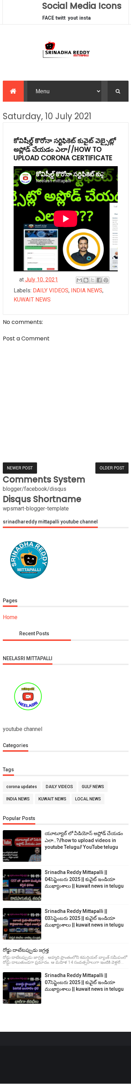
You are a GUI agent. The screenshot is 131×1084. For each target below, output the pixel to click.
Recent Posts (34, 633)
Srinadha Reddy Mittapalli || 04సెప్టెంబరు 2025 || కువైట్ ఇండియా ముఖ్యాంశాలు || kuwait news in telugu (84, 879)
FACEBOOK (48, 19)
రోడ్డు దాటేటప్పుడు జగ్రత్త (26, 950)
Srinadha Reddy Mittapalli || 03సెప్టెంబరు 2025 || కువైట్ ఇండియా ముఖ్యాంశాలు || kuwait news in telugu (84, 918)
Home (10, 617)
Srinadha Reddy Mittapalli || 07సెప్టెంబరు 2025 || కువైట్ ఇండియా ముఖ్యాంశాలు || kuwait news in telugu (84, 982)
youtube (73, 19)
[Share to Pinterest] (105, 280)
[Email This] (79, 280)
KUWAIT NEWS (32, 299)
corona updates (21, 786)
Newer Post (20, 468)
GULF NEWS (93, 786)
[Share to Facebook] (99, 280)
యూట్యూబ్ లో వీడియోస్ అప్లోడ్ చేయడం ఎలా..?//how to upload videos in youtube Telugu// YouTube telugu (84, 840)
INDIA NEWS (86, 290)
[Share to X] (92, 280)
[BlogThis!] (85, 280)
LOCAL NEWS (88, 799)
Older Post (112, 468)
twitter (61, 19)
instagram (85, 19)
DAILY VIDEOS (50, 290)
